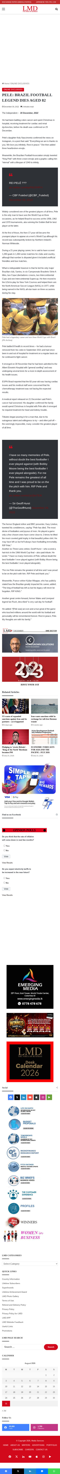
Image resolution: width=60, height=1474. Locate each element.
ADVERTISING (38, 1445)
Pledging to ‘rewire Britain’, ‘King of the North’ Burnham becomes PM (14, 749)
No (7, 850)
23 (54, 1392)
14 (38, 1386)
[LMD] (30, 9)
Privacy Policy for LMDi (12, 1314)
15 (46, 1386)
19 (22, 1392)
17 (6, 1392)
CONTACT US (41, 1450)
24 (6, 1398)
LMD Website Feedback (12, 1322)
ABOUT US (15, 1445)
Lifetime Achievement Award (14, 1292)
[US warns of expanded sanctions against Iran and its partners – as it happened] (15, 706)
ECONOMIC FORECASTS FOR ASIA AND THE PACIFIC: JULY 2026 (42, 749)
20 (30, 1392)
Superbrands (8, 1288)
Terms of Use (8, 1301)
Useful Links (7, 1326)
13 (30, 1386)
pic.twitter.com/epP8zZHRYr (26, 187)
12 (22, 1386)
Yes (8, 846)
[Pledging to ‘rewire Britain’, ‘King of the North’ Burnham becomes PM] (15, 736)
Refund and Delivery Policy (14, 1305)
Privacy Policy (8, 1309)
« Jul (4, 1411)
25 (14, 1398)
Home (6, 84)
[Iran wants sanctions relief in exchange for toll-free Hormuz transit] (44, 706)
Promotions (7, 1331)
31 (6, 1404)
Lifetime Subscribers (11, 1283)
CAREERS (29, 1450)
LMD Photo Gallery (10, 1296)
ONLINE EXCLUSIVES (19, 84)
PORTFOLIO (51, 1445)
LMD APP (6, 1318)
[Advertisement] (30, 51)
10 (6, 1386)
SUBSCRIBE (18, 1450)
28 (38, 1398)
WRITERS (26, 1445)
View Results (7, 863)
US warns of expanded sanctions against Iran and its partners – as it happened (14, 719)
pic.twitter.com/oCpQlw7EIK (25, 495)
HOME (6, 1445)
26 (22, 1398)
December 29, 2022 (21, 199)
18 (14, 1392)
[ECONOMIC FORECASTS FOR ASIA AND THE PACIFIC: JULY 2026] (44, 736)
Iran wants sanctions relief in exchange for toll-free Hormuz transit (44, 719)
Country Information (11, 1279)
